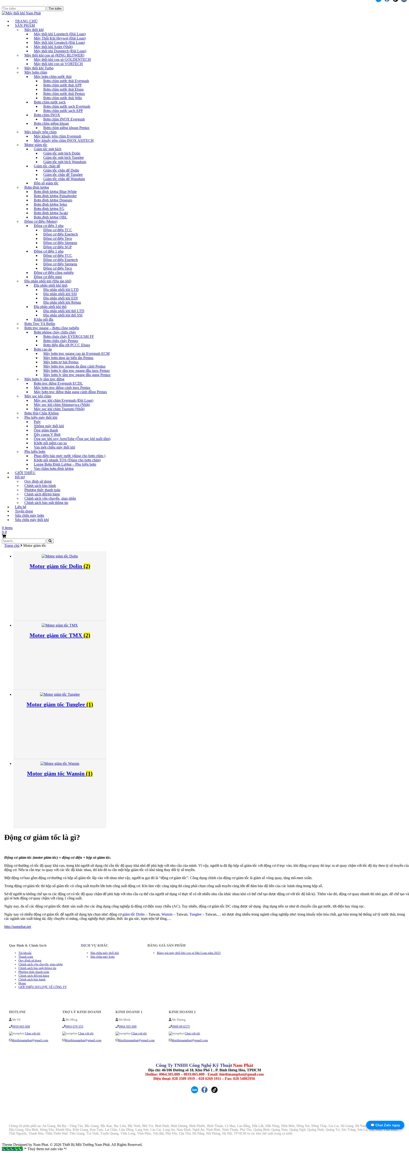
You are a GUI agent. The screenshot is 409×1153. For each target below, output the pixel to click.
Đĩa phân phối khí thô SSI (62, 315)
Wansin (167, 914)
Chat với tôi (32, 1033)
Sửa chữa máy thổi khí (32, 520)
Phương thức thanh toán (33, 972)
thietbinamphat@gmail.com (30, 1040)
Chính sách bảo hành (31, 979)
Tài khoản (24, 953)
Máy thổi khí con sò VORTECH (58, 64)
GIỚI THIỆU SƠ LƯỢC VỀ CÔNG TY (42, 987)
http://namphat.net (17, 927)
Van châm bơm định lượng (54, 469)
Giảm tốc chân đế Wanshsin (64, 179)
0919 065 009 (21, 1026)
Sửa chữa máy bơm (102, 956)
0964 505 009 (128, 1026)
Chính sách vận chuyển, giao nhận (40, 964)
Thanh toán (25, 956)
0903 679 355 (74, 1026)
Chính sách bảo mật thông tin (46, 503)
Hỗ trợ (20, 477)
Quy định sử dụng (29, 960)
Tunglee (195, 914)
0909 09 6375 (181, 1026)
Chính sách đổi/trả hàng (33, 975)
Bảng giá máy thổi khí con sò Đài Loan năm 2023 (189, 953)
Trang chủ (11, 545)
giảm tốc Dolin (133, 914)
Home (22, 983)
